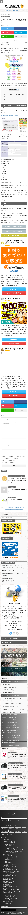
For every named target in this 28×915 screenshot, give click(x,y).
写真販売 (24, 831)
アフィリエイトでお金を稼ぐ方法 (11, 737)
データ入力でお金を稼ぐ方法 (10, 720)
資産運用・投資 (9, 834)
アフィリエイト (18, 820)
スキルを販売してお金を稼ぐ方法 (11, 727)
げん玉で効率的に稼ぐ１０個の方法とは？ (14, 509)
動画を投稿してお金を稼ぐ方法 (10, 725)
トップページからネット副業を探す (14, 231)
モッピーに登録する (14, 343)
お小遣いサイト (5, 820)
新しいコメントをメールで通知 (9, 460)
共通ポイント (18, 831)
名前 (3, 440)
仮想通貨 (11, 831)
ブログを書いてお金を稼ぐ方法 (10, 714)
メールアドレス (5, 445)
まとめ (6, 99)
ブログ (24, 828)
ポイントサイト (5, 831)
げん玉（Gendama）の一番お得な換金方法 (14, 507)
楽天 (3, 834)
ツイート (14, 908)
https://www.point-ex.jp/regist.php (10, 115)
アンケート (4, 822)
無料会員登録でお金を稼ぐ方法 (10, 706)
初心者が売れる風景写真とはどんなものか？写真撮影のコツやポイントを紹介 (17, 789)
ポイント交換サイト (6, 415)
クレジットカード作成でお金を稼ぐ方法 (12, 701)
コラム (20, 825)
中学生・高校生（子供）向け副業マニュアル (13, 690)
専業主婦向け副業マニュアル (9, 687)
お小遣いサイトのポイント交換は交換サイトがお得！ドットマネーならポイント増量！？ (17, 480)
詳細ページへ (14, 289)
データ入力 (11, 828)
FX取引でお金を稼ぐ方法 (9, 742)
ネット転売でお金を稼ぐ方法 (10, 722)
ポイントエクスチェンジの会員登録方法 (14, 95)
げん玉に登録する (14, 395)
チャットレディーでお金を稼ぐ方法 (11, 735)
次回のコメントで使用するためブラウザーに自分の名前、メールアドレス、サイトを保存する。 (13, 457)
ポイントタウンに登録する (14, 293)
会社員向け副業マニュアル (9, 684)
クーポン (15, 825)
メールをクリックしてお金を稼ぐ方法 (12, 703)
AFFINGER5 (21, 913)
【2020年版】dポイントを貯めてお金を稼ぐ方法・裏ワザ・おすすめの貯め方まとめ (17, 756)
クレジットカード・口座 (6, 825)
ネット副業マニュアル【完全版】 (11, 681)
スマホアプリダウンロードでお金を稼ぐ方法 (13, 709)
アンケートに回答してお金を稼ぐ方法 (12, 698)
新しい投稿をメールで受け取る (9, 462)
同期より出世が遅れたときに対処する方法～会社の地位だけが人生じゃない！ (17, 778)
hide (17, 89)
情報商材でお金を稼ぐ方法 (9, 732)
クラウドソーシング (12, 822)
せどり (11, 820)
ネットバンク (18, 828)
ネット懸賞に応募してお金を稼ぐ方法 (12, 712)
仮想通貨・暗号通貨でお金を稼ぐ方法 (12, 745)
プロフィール (11, 813)
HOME (5, 813)
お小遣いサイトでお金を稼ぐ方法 (11, 695)
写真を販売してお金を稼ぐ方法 (10, 730)
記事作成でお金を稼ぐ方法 (9, 717)
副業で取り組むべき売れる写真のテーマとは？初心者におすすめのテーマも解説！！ (17, 767)
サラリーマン (4, 828)
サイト (3, 451)
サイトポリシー (19, 813)
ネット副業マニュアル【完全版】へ (14, 226)
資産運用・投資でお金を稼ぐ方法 (11, 740)
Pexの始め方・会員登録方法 (15, 499)
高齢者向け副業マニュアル (9, 692)
